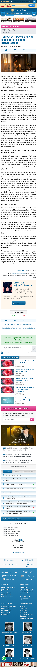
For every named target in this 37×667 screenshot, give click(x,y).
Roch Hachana (11, 13)
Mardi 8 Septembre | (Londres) (18, 461)
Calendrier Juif (24, 587)
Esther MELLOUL (22, 270)
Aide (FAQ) (4, 614)
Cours (17, 471)
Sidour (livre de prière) (26, 589)
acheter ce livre (19, 303)
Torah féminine (11, 29)
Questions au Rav (28, 471)
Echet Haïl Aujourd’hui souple (23, 284)
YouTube (24, 610)
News (3, 591)
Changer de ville (19, 552)
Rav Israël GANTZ (9, 659)
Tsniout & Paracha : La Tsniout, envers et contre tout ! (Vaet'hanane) (24, 389)
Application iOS (25, 616)
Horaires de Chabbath (26, 591)
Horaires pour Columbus (14, 519)
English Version (24, 599)
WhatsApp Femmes (27, 614)
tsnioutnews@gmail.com (19, 274)
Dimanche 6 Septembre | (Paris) (17, 455)
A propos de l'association (8, 606)
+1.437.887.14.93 (28, 565)
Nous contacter (10, 560)
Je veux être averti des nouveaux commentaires (18, 353)
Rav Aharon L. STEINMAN (9, 632)
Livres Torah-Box (25, 593)
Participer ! (32, 5)
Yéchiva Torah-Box (6, 595)
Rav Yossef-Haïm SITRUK (27, 659)
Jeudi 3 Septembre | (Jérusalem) (18, 449)
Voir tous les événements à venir (18, 466)
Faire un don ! (5, 608)
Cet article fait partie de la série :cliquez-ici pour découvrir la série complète (18, 340)
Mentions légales (6, 610)
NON (23, 315)
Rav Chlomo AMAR (27, 646)
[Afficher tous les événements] (11, 1)
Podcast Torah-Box (25, 597)
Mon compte (5, 1)
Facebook (24, 608)
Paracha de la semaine (8, 587)
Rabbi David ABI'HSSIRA (9, 646)
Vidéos (17, 13)
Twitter (23, 606)
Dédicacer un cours (7, 597)
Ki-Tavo (22, 540)
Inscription (23, 595)
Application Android (27, 618)
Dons (30, 13)
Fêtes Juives (5, 589)
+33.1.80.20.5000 (28, 560)
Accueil (4, 29)
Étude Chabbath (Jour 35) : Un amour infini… (19, 324)
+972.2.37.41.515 (8, 565)
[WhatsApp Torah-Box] (34, 1)
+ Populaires (7, 471)
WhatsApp (24, 612)
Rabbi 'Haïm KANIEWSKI (28, 632)
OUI (14, 315)
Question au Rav (24, 13)
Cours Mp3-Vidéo (6, 593)
